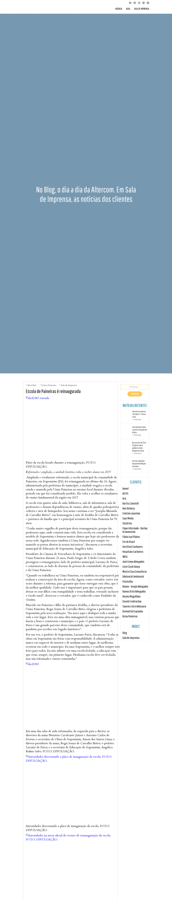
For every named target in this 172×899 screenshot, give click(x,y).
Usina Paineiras (129, 616)
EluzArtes (127, 523)
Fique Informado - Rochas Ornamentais (135, 530)
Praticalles (127, 581)
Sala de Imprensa (141, 8)
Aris (124, 498)
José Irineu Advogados (133, 561)
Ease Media (127, 518)
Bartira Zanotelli (130, 503)
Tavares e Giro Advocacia (134, 606)
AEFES (125, 493)
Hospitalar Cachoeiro (132, 551)
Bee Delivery (128, 508)
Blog (128, 8)
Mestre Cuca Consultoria (134, 571)
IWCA (124, 556)
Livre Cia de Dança (131, 566)
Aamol (125, 488)
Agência (118, 8)
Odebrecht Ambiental (133, 576)
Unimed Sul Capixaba (132, 611)
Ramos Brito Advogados (134, 591)
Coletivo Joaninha (131, 513)
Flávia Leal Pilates (131, 537)
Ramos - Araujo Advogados (135, 586)
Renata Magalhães (131, 596)
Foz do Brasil (128, 541)
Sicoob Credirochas (131, 601)
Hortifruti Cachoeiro (132, 546)
